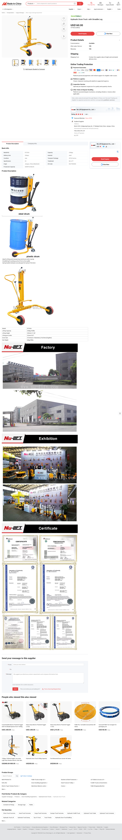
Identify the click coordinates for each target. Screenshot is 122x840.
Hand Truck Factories (25, 813)
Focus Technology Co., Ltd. (49, 833)
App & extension (98, 9)
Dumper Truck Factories (57, 813)
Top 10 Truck (37, 817)
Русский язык (45, 829)
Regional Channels (82, 827)
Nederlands (64, 829)
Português (31, 829)
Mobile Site (99, 827)
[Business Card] (117, 151)
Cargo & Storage (20, 12)
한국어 (75, 829)
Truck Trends (47, 817)
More (3, 821)
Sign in (118, 5)
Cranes (63, 786)
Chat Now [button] (109, 33)
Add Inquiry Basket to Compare (35, 69)
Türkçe (95, 829)
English (19, 829)
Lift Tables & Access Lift (97, 779)
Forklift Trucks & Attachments (99, 783)
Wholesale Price (63, 827)
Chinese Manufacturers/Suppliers (40, 827)
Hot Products (17, 827)
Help (88, 9)
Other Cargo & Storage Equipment (34, 12)
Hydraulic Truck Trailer (90, 813)
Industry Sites (72, 827)
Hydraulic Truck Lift (8, 817)
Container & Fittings (8, 805)
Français (38, 829)
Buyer (79, 9)
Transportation (10, 12)
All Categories (8, 9)
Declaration (79, 833)
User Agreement (71, 833)
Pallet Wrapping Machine (97, 786)
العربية (70, 829)
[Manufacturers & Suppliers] (11, 4)
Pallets (31, 805)
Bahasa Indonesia (110, 829)
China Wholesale (54, 827)
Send (15, 689)
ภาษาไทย (90, 829)
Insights (106, 827)
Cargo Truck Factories (40, 813)
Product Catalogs (27, 776)
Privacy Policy (87, 833)
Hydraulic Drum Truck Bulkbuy (63, 817)
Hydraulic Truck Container (107, 813)
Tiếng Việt (101, 829)
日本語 (80, 829)
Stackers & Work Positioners (69, 779)
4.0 (98, 146)
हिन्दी (85, 829)
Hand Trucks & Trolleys (67, 783)
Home (3, 12)
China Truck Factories (9, 813)
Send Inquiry (83, 33)
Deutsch (58, 829)
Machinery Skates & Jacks (38, 786)
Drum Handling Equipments (39, 783)
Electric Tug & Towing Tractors (10, 786)
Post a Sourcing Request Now (51, 689)
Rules (119, 9)
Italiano (52, 829)
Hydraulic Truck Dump (24, 817)
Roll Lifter (4, 783)
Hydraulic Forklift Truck (73, 813)
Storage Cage (21, 805)
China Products (26, 827)
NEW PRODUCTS (6, 779)
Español (25, 829)
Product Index (92, 827)
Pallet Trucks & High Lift (38, 779)
